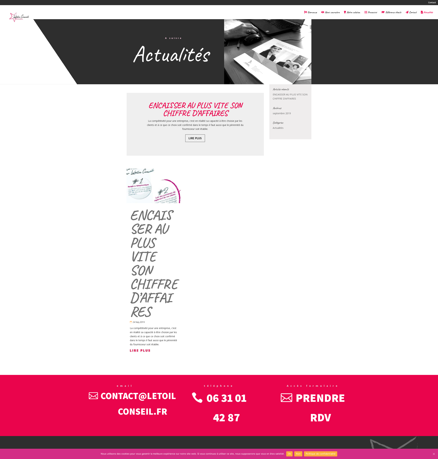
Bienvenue (312, 12)
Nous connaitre (332, 12)
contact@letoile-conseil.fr (142, 403)
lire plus (140, 350)
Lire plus (195, 138)
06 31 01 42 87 (227, 407)
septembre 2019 (282, 113)
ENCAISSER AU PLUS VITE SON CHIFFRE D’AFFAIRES (195, 109)
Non (298, 453)
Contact (432, 2)
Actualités (428, 12)
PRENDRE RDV (320, 407)
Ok (289, 453)
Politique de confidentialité (321, 453)
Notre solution (353, 12)
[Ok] (433, 454)
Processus (372, 12)
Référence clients (393, 12)
